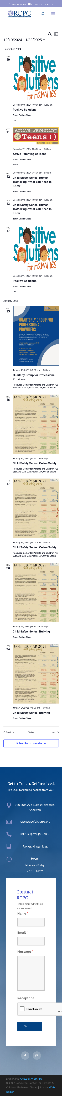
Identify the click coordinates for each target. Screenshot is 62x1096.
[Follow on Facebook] (25, 1055)
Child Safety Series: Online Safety (34, 463)
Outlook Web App (31, 1078)
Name (22, 913)
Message (25, 951)
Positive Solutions (25, 109)
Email (22, 932)
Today (31, 732)
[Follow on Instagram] (37, 1055)
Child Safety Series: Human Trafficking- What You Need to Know (32, 182)
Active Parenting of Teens (29, 154)
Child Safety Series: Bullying (31, 631)
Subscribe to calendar (29, 743)
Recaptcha (25, 998)
